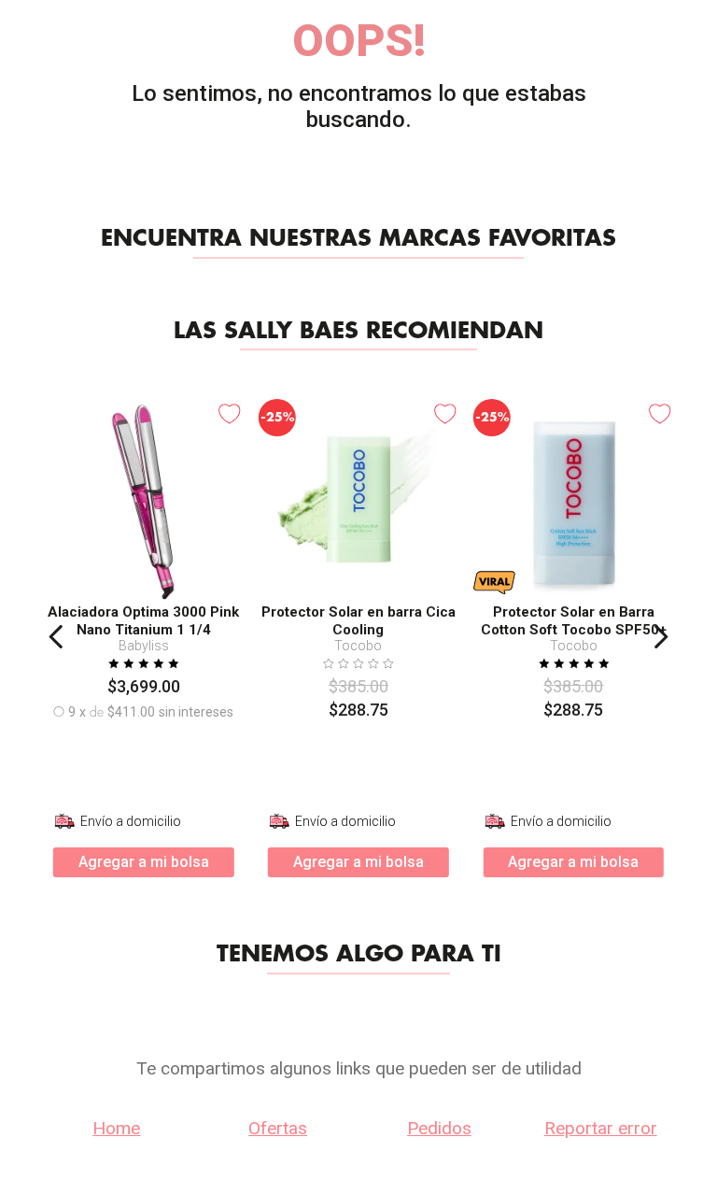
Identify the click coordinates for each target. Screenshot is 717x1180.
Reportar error (600, 1128)
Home (116, 1128)
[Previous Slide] (56, 636)
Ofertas (277, 1128)
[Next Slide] (660, 636)
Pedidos (439, 1128)
